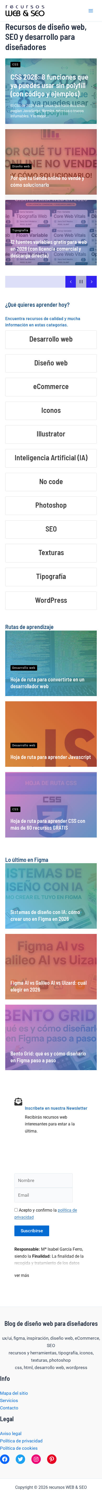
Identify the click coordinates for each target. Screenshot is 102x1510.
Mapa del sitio (14, 1393)
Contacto (9, 1407)
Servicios (9, 1400)
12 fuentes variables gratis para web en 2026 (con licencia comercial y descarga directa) (48, 249)
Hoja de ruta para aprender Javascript (50, 757)
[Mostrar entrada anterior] (70, 282)
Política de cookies (19, 1448)
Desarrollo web (23, 668)
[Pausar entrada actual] (81, 282)
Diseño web (21, 166)
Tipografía (20, 230)
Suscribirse (32, 1230)
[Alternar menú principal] (91, 11)
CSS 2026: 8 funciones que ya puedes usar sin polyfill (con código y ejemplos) (49, 85)
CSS (15, 64)
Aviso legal (10, 1433)
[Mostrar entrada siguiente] (91, 282)
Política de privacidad (21, 1440)
